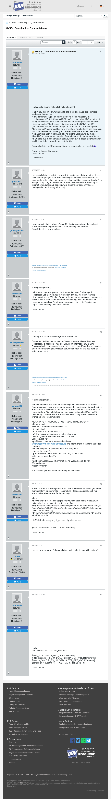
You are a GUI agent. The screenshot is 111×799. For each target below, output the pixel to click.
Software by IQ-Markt (95, 790)
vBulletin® (19, 783)
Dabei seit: (16, 72)
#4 (101, 283)
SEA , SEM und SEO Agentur (70, 701)
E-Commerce (14, 698)
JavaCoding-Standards (60, 267)
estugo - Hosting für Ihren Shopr (72, 727)
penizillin (16, 181)
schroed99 (17, 62)
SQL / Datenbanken (37, 23)
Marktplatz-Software (17, 705)
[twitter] (78, 742)
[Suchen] (105, 16)
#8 (101, 546)
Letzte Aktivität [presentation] (26, 38)
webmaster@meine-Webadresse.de (49, 443)
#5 (101, 332)
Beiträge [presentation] (11, 38)
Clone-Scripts (14, 701)
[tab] (11, 38)
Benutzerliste (28, 16)
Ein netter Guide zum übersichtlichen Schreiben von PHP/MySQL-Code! (49, 265)
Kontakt (21, 774)
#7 (101, 484)
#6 (101, 395)
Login (81, 6)
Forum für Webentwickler (19, 724)
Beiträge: (16, 78)
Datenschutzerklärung (58, 774)
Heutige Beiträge (13, 16)
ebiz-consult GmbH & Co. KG (38, 781)
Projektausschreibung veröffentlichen (24, 752)
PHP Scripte (13, 711)
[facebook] (73, 742)
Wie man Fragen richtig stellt (39, 270)
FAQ (70, 774)
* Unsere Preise (15, 759)
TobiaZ (16, 556)
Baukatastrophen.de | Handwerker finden (75, 724)
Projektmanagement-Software (21, 695)
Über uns (12, 742)
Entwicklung (22, 23)
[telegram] (88, 741)
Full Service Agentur (67, 691)
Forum (13, 23)
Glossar (12, 762)
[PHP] (27, 5)
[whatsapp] (83, 742)
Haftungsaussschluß (39, 774)
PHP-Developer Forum (18, 727)
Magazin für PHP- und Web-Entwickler (74, 713)
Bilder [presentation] (40, 38)
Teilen (18, 84)
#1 (101, 52)
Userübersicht (65, 705)
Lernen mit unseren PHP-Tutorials (73, 716)
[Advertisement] (67, 81)
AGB (27, 774)
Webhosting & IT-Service (69, 698)
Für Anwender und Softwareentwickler (24, 749)
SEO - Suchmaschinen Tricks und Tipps (25, 731)
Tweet (18, 88)
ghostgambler (17, 230)
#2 (101, 171)
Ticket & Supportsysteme (19, 708)
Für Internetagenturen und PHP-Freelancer (26, 745)
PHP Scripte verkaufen (18, 756)
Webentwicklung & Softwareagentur (74, 695)
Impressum (12, 774)
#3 (101, 220)
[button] (92, 6)
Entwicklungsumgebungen (19, 691)
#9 (101, 595)
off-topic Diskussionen (18, 734)
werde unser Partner (67, 734)
